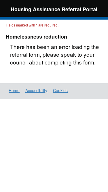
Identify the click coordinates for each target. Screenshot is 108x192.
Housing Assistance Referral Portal (54, 9)
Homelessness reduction (36, 37)
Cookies (60, 90)
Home (14, 90)
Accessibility (36, 90)
